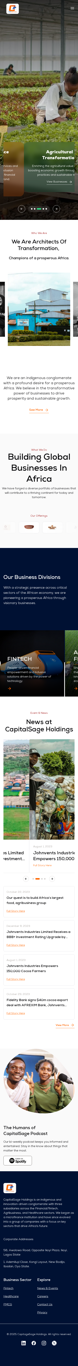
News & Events (47, 1288)
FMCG (7, 1304)
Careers (42, 1296)
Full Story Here (16, 865)
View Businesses (36, 181)
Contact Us (44, 1304)
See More (36, 410)
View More (62, 1025)
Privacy (42, 1312)
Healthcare (11, 1296)
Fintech (8, 1288)
